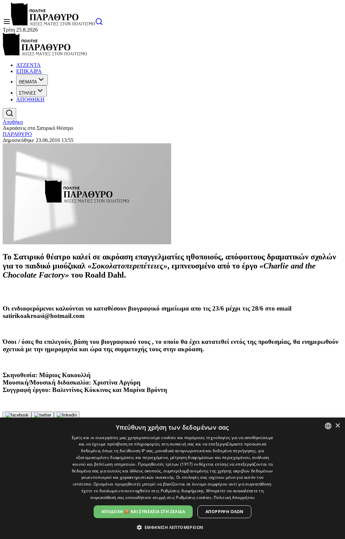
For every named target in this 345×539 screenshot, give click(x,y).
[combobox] (328, 426)
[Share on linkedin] (67, 415)
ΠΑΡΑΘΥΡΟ (17, 134)
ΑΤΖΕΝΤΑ (28, 65)
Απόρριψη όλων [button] (224, 511)
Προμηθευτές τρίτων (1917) (165, 464)
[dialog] (172, 478)
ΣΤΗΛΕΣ (27, 93)
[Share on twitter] (42, 415)
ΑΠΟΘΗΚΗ (30, 99)
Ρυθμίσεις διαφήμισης (182, 491)
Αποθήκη (13, 122)
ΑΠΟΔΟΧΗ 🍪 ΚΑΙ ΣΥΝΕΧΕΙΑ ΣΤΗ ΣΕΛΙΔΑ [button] (143, 511)
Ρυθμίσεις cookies (193, 497)
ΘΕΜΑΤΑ (28, 81)
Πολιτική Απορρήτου (234, 497)
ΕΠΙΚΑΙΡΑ (29, 71)
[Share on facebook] (17, 415)
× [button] (337, 425)
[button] (172, 527)
